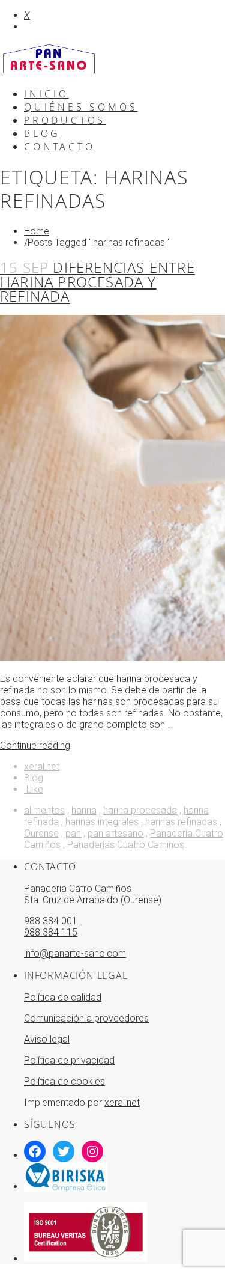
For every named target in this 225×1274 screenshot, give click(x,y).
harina (84, 810)
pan (73, 833)
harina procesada (140, 810)
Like (33, 789)
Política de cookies (64, 1081)
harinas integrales (102, 821)
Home (36, 231)
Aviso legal (47, 1039)
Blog (33, 778)
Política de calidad (62, 997)
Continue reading (35, 745)
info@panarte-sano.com (75, 953)
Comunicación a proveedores (86, 1018)
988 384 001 (50, 921)
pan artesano (115, 833)
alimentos (44, 810)
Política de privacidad (69, 1060)
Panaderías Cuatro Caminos (125, 844)
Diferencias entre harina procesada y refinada (97, 281)
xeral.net (41, 766)
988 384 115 (50, 932)
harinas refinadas (181, 821)
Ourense (41, 833)
